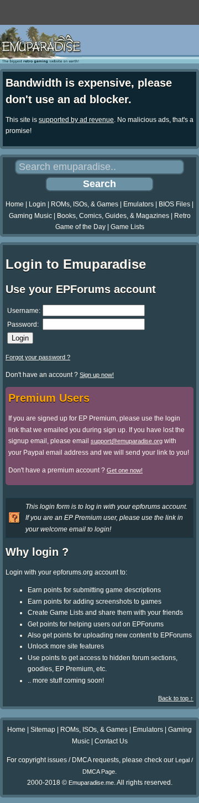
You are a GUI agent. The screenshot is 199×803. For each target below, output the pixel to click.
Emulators (138, 204)
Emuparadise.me (91, 782)
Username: (23, 311)
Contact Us (111, 741)
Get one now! (125, 470)
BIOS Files (174, 204)
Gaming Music (30, 216)
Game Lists (127, 227)
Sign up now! (97, 374)
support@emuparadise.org (127, 441)
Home (15, 204)
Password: (23, 324)
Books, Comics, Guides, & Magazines (113, 216)
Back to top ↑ (175, 698)
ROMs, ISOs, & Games (84, 204)
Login (37, 204)
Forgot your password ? (38, 357)
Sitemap (42, 729)
